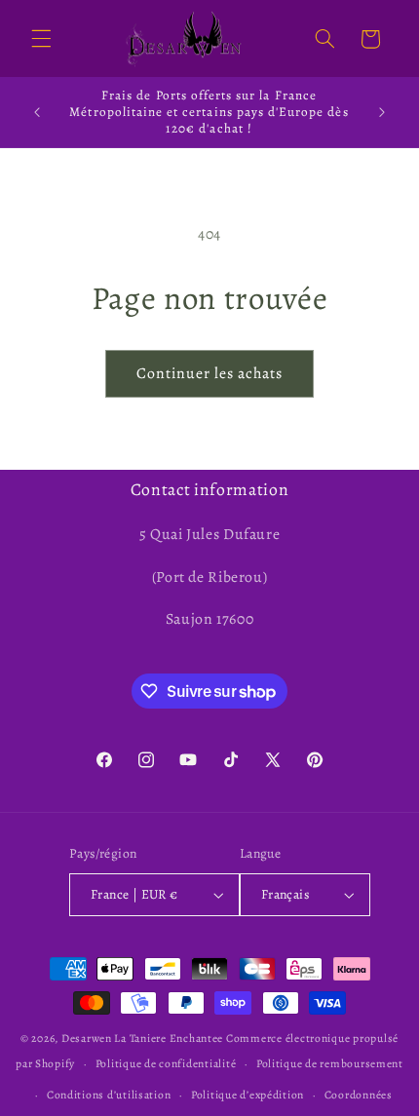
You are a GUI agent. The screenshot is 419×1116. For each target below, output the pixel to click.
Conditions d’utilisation (109, 1094)
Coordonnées (358, 1094)
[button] (41, 39)
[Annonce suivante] (382, 112)
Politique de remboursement (329, 1063)
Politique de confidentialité (166, 1063)
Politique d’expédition (247, 1094)
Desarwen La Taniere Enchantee (142, 1038)
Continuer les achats (210, 373)
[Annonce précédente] (37, 112)
